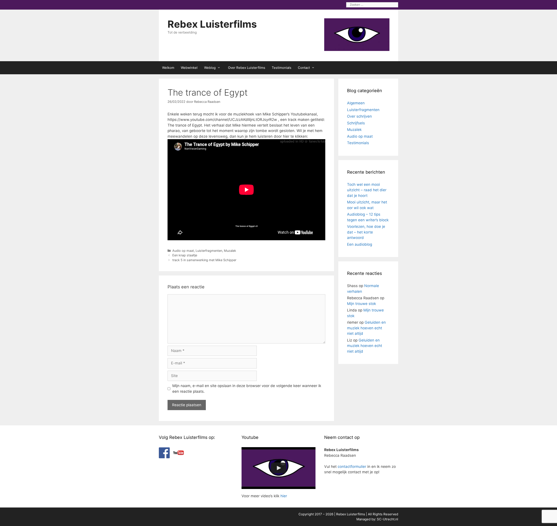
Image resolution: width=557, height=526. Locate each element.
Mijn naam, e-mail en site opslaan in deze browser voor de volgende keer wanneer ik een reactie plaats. (246, 389)
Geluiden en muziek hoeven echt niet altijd (366, 328)
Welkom (168, 68)
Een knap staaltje (184, 255)
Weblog (210, 68)
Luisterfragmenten (209, 250)
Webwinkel (189, 68)
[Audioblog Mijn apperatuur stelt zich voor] (278, 468)
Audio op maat (183, 250)
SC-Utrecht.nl (387, 519)
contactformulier (352, 466)
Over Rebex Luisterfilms (246, 68)
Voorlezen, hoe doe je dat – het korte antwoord (366, 232)
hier (283, 496)
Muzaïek (230, 250)
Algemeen (356, 103)
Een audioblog (359, 244)
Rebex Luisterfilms (212, 24)
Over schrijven (359, 116)
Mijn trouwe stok (361, 303)
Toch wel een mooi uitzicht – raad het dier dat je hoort (366, 190)
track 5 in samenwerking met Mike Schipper (204, 260)
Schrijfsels (356, 123)
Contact (304, 68)
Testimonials (281, 68)
